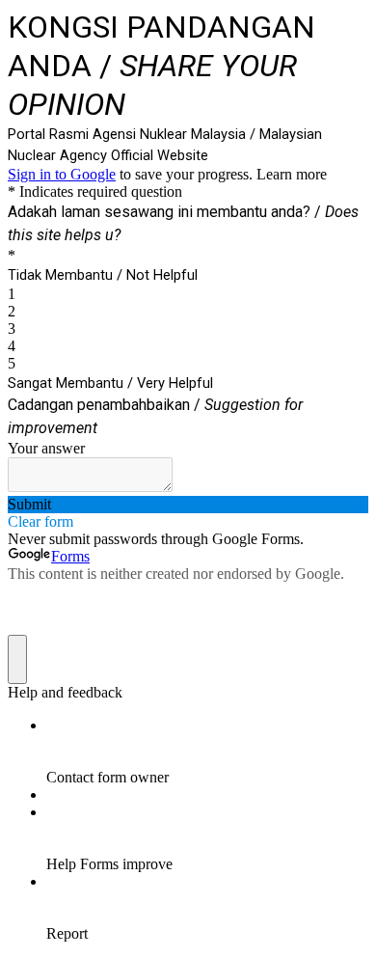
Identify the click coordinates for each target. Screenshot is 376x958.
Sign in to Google (62, 174)
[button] (188, 504)
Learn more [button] (291, 174)
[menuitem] (207, 751)
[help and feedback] (17, 659)
